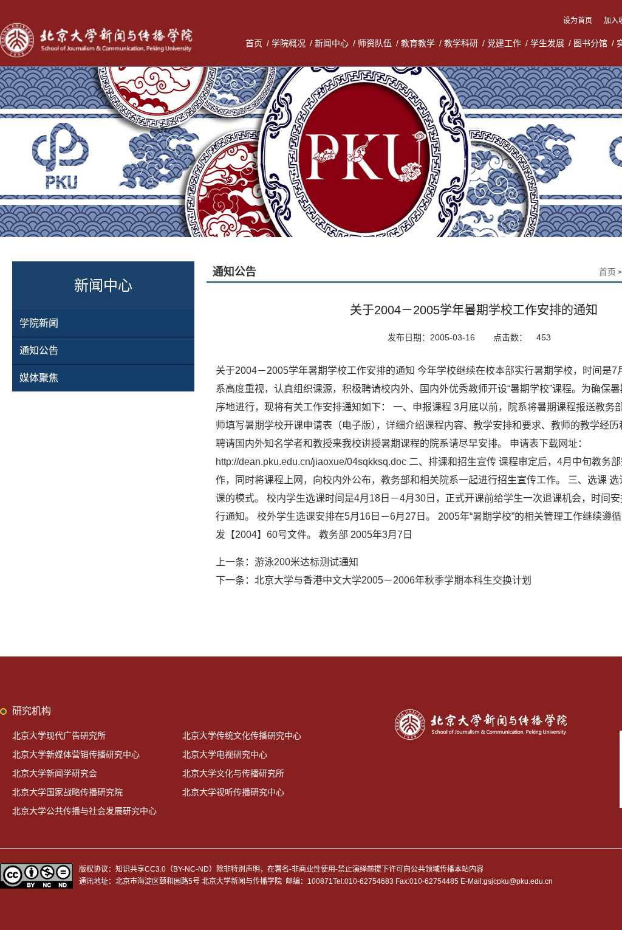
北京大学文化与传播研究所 (233, 773)
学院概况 (289, 43)
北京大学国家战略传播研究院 (67, 792)
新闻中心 (332, 43)
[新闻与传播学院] (98, 24)
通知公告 (38, 350)
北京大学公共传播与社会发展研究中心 (84, 811)
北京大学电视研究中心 (224, 754)
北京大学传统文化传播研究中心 (241, 735)
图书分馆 (590, 43)
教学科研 (461, 43)
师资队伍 (375, 43)
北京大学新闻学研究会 (54, 773)
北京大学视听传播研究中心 (233, 792)
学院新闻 (38, 323)
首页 (253, 43)
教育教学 (418, 43)
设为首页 (578, 20)
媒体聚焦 (38, 378)
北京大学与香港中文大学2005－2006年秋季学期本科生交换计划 (393, 580)
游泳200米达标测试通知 (306, 562)
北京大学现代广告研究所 (59, 735)
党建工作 (504, 43)
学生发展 (547, 43)
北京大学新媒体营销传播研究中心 (76, 754)
